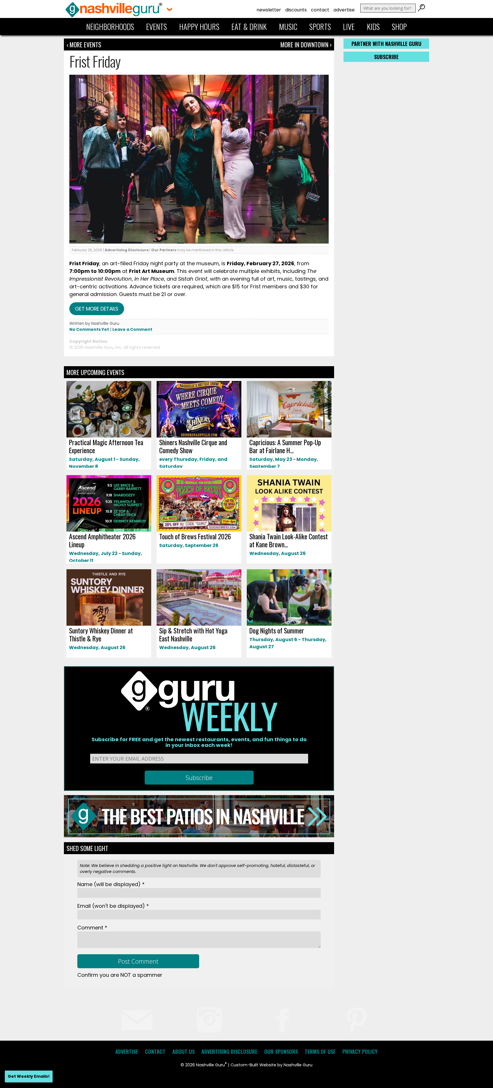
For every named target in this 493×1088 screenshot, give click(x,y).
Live (349, 26)
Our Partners (163, 250)
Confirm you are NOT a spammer (119, 974)
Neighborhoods (110, 26)
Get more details (96, 308)
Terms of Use (320, 1051)
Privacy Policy (359, 1051)
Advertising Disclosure (127, 250)
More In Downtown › (306, 44)
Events (156, 26)
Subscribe (386, 56)
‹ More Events (83, 44)
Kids (373, 26)
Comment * (92, 927)
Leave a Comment (132, 329)
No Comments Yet (89, 329)
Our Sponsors (281, 1051)
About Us (183, 1051)
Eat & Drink (249, 26)
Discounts (296, 10)
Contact (320, 10)
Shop (399, 26)
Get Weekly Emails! (29, 1076)
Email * (113, 905)
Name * (111, 884)
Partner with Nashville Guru (386, 43)
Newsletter (268, 10)
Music (288, 26)
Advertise (344, 10)
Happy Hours (199, 26)
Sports (320, 26)
